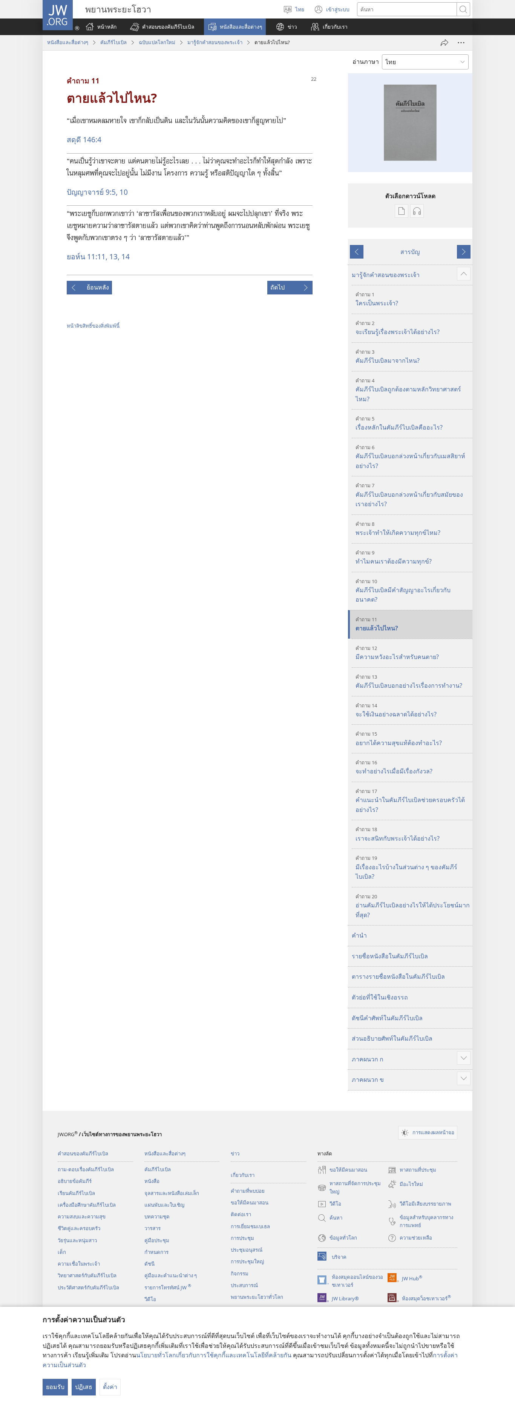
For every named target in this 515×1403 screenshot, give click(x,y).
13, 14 (118, 256)
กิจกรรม (239, 1273)
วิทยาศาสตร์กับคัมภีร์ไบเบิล (87, 1275)
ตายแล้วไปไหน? (377, 624)
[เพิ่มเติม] (461, 42)
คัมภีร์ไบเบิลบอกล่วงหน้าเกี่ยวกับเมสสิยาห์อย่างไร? (410, 457)
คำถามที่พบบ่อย (248, 1190)
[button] (162, 26)
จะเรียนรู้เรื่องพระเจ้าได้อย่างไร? (398, 328)
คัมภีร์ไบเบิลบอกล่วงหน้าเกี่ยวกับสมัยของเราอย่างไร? (409, 495)
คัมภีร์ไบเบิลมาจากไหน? (388, 356)
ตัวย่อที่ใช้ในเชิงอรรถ (380, 997)
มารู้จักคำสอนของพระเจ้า (214, 42)
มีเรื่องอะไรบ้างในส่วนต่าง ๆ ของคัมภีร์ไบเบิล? (406, 868)
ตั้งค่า (110, 1387)
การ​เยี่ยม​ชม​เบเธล (250, 1226)
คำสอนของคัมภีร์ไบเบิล (83, 1153)
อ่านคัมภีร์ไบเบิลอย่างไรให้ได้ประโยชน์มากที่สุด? (413, 906)
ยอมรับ (55, 1387)
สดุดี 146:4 (84, 139)
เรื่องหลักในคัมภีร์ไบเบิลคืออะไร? (399, 423)
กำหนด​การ (156, 1252)
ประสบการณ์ (244, 1285)
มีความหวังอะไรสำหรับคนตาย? (397, 653)
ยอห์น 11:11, (87, 256)
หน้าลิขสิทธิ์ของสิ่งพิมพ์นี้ (93, 325)
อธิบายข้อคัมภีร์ (75, 1181)
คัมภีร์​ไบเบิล (113, 42)
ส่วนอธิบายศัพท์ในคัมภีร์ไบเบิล (392, 1038)
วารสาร (152, 1228)
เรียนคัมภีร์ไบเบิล (76, 1193)
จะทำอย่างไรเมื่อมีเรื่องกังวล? (394, 767)
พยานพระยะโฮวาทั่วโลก (257, 1297)
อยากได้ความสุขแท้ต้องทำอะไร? (399, 738)
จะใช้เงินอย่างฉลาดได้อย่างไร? (396, 710)
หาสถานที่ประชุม (412, 1170)
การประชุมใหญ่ (247, 1261)
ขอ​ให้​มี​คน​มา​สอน (249, 1202)
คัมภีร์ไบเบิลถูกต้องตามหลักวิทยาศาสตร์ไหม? (408, 390)
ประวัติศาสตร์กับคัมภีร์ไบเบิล (88, 1287)
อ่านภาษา (366, 61)
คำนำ (359, 935)
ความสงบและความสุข (82, 1216)
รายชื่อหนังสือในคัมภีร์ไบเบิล (390, 956)
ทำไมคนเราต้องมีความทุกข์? (394, 557)
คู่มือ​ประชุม (156, 1240)
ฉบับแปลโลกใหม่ (157, 42)
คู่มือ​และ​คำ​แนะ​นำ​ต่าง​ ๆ (170, 1275)
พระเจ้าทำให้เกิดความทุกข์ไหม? (398, 529)
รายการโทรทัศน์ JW (167, 1287)
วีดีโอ (150, 1299)
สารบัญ (410, 252)
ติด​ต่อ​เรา (241, 1214)
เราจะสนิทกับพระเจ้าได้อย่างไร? (398, 834)
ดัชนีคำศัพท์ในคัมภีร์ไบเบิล (387, 1018)
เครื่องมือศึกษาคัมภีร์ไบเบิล (87, 1204)
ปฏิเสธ (83, 1387)
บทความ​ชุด (157, 1216)
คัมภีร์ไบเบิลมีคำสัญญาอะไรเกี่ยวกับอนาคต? (403, 591)
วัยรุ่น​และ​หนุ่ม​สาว (77, 1240)
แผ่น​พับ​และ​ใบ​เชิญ (164, 1204)
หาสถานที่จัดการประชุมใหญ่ (349, 1188)
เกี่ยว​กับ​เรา (242, 1175)
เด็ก (62, 1252)
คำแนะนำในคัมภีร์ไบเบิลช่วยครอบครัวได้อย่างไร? (410, 801)
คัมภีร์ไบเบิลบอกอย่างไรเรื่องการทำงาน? (409, 681)
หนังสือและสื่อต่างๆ (67, 42)
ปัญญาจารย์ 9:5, (92, 192)
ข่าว (235, 1153)
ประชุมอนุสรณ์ (246, 1249)
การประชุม (242, 1238)
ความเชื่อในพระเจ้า (79, 1263)
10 (123, 192)
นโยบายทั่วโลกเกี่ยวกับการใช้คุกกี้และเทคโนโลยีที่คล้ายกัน (213, 1355)
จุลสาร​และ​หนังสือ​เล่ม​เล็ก (171, 1193)
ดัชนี (149, 1263)
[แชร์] (444, 42)
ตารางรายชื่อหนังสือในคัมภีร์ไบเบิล (398, 976)
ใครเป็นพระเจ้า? (377, 299)
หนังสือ (151, 1181)
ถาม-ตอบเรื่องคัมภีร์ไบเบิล (86, 1169)
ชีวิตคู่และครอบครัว (79, 1228)
